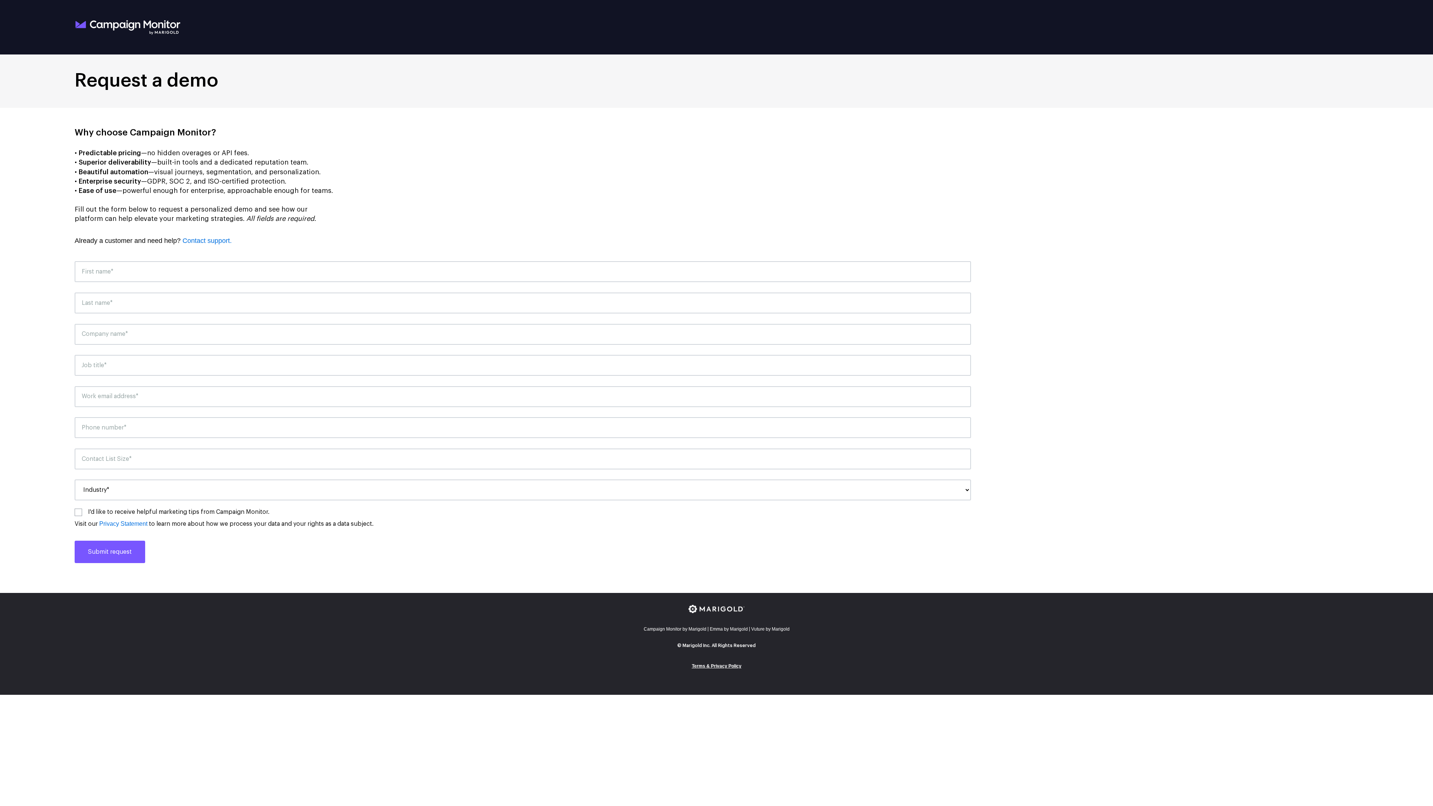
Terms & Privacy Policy (717, 666)
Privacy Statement (123, 524)
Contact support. (207, 240)
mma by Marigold (729, 629)
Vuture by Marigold (770, 629)
